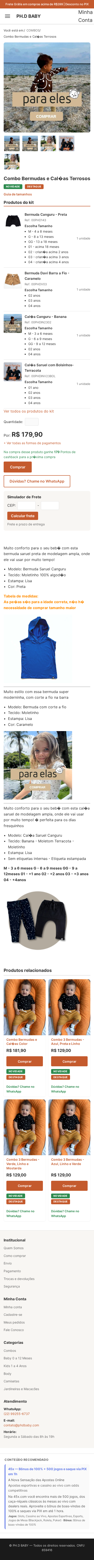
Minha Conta (85, 16)
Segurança (12, 1286)
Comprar (17, 467)
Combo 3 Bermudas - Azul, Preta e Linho (67, 1042)
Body (7, 1374)
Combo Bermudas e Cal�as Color (21, 1042)
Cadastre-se (13, 1314)
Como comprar (15, 1256)
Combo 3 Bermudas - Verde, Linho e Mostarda (22, 1164)
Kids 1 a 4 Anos (15, 1366)
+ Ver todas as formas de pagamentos (32, 443)
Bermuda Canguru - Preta (46, 214)
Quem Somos (14, 1248)
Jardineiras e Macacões (21, 1389)
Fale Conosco (14, 1330)
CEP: (11, 505)
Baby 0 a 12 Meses (18, 1358)
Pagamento (12, 1271)
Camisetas (11, 1381)
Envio (8, 1263)
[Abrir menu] (9, 16)
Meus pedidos (14, 1322)
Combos (10, 1350)
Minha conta (13, 1307)
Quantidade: (13, 422)
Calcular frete (22, 516)
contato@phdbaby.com (21, 1425)
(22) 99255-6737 (17, 1414)
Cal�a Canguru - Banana (46, 316)
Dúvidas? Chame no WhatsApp (37, 481)
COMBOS (32, 30)
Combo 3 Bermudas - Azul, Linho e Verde (67, 1162)
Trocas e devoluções (19, 1279)
